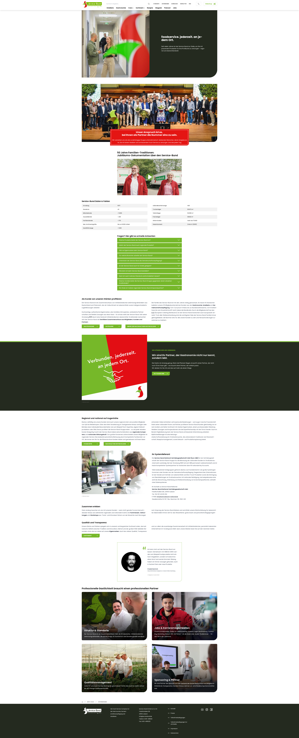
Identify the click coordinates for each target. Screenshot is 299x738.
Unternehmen (165, 3)
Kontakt (173, 709)
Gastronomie (121, 8)
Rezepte (150, 8)
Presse (173, 713)
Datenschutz (174, 733)
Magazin (158, 8)
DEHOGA (171, 683)
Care (130, 8)
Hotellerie (110, 8)
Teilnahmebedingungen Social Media (179, 723)
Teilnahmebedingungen (178, 718)
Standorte (156, 3)
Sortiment (139, 8)
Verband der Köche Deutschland (192, 683)
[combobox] (128, 4)
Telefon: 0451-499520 (145, 719)
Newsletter (183, 3)
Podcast (167, 8)
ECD (153, 313)
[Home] (82, 702)
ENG (190, 3)
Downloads (174, 3)
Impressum (174, 729)
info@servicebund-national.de (167, 497)
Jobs (175, 8)
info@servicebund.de (145, 716)
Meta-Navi (90, 702)
